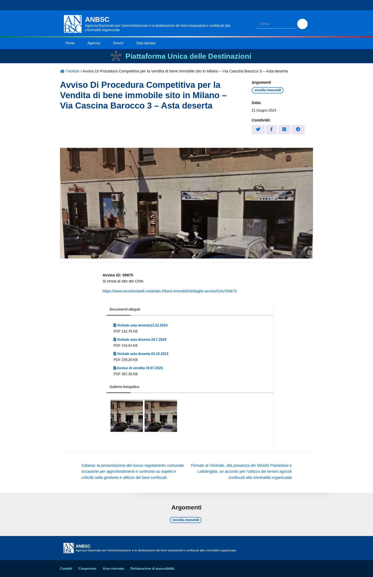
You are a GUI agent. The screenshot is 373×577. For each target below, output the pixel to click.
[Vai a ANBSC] (62, 71)
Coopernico (87, 568)
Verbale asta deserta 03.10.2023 (142, 354)
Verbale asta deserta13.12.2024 (142, 325)
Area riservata (113, 568)
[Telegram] (298, 129)
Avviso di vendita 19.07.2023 (139, 368)
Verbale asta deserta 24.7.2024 (141, 339)
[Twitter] (258, 129)
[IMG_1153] (161, 416)
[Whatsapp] (284, 129)
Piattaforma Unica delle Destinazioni (188, 56)
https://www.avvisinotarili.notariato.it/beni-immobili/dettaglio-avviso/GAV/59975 (170, 291)
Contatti (66, 568)
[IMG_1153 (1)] (127, 416)
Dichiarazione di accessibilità (152, 568)
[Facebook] (271, 129)
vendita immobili (267, 90)
